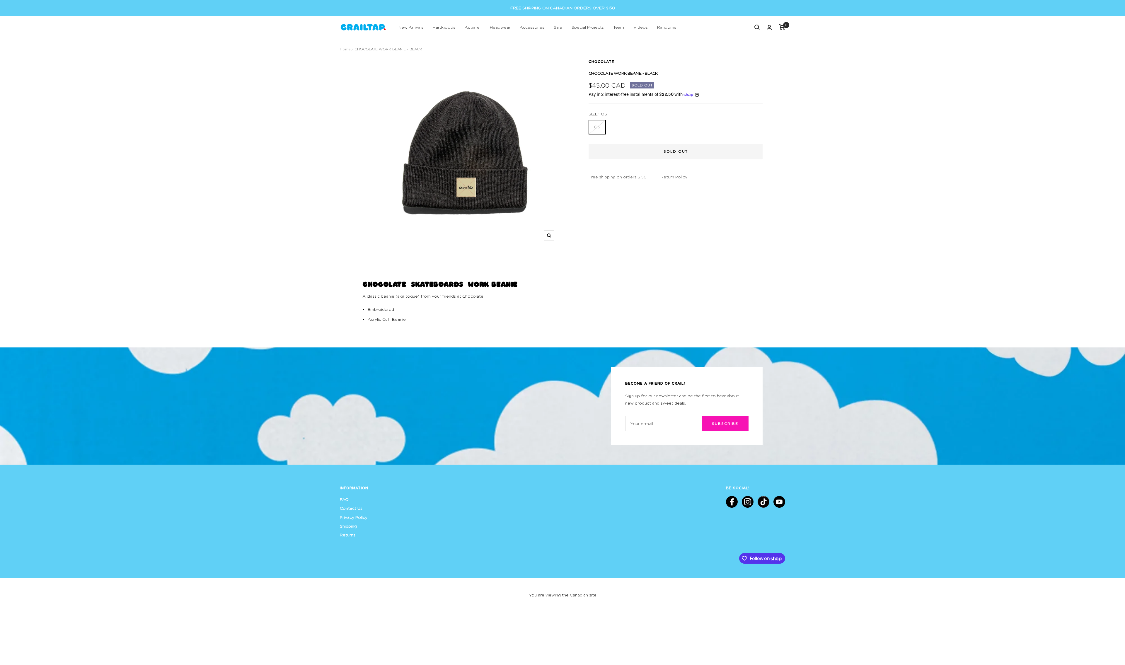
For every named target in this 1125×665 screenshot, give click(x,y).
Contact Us (351, 508)
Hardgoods (444, 27)
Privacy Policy (353, 517)
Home (345, 49)
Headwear (500, 27)
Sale (558, 27)
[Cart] (782, 27)
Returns (347, 534)
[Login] (769, 27)
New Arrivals (410, 27)
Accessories (532, 27)
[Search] (757, 27)
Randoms (666, 27)
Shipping (348, 526)
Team (618, 27)
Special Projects (588, 27)
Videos (640, 27)
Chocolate (601, 61)
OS (597, 126)
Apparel (472, 27)
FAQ (344, 499)
